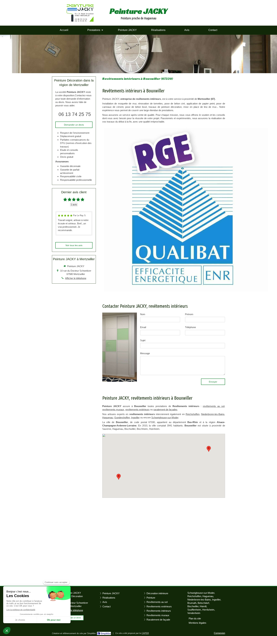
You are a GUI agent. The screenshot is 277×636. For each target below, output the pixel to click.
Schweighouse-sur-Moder (164, 417)
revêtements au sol (213, 406)
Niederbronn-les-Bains (212, 414)
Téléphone (190, 327)
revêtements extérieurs (137, 409)
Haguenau (107, 417)
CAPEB (145, 633)
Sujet (142, 340)
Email (143, 327)
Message (145, 353)
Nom (142, 314)
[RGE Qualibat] (186, 210)
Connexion (219, 633)
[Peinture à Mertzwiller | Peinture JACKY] (80, 13)
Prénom (189, 314)
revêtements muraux (113, 409)
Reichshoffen (192, 414)
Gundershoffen (122, 417)
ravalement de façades (165, 409)
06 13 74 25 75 (75, 114)
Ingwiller (135, 417)
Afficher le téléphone (75, 278)
